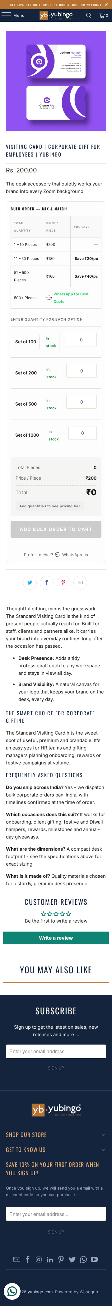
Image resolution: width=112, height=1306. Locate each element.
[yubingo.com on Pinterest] (61, 1260)
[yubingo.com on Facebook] (28, 1260)
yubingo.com (40, 1291)
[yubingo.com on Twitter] (72, 1260)
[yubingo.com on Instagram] (39, 1260)
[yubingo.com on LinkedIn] (50, 1260)
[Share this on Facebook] (47, 583)
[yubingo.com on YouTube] (94, 1260)
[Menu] (3, 15)
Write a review (56, 938)
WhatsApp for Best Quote (67, 298)
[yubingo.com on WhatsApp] (83, 1260)
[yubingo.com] (56, 15)
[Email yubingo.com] (16, 1260)
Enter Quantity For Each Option (47, 319)
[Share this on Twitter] (30, 583)
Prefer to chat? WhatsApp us (56, 554)
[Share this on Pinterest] (63, 583)
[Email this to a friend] (80, 583)
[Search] (89, 15)
